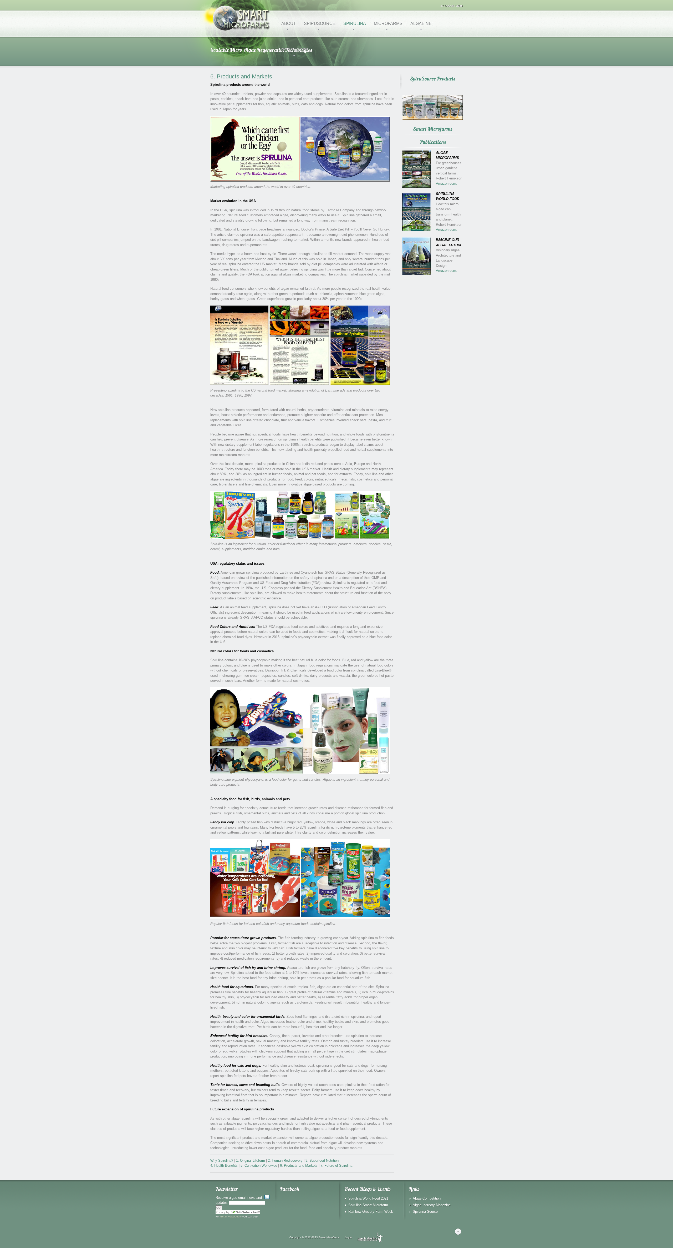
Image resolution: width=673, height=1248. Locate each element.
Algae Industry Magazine (432, 1205)
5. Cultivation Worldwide (259, 1165)
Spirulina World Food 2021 (368, 1198)
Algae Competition (427, 1198)
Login (348, 1237)
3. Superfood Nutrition (322, 1160)
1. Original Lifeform (250, 1160)
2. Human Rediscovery (285, 1160)
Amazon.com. (446, 184)
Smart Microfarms (329, 1237)
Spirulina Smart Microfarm (368, 1205)
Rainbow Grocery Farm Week (370, 1212)
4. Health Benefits (224, 1165)
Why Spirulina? (221, 1160)
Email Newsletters (231, 1216)
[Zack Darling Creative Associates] (370, 1237)
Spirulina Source (425, 1212)
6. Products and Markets (299, 1165)
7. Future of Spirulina (336, 1165)
